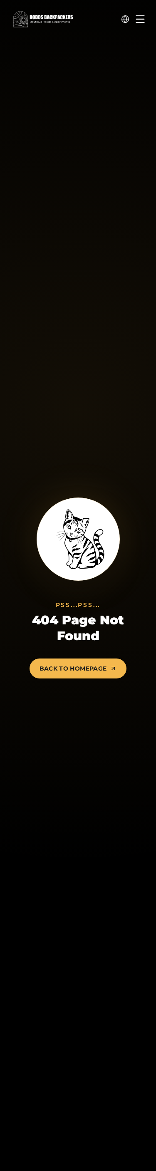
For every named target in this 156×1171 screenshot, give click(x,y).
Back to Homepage (73, 668)
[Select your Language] (125, 19)
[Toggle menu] (140, 19)
